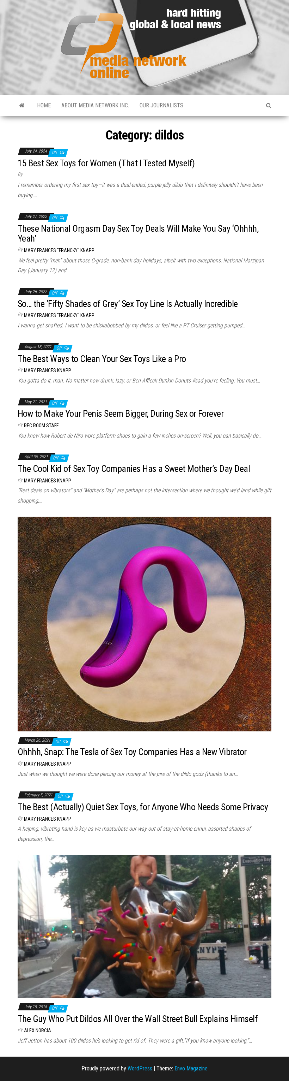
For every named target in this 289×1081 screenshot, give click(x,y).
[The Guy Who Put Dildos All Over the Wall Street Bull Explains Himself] (144, 926)
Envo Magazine (191, 1068)
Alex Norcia (37, 1030)
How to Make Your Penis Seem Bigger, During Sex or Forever (120, 413)
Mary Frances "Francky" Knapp (59, 250)
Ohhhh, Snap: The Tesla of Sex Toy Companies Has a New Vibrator (132, 752)
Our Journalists (161, 105)
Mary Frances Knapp (47, 370)
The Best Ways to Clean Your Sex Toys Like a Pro (102, 359)
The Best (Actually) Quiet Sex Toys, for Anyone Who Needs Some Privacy (143, 807)
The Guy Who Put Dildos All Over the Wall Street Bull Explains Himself (138, 1019)
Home (44, 105)
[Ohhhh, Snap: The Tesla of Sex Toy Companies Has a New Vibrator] (144, 623)
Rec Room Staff (41, 425)
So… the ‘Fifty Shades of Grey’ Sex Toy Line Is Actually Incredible (128, 303)
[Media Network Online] (22, 105)
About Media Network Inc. (95, 105)
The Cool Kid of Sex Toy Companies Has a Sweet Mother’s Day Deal (134, 468)
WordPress (140, 1068)
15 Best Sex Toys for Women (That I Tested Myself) (106, 163)
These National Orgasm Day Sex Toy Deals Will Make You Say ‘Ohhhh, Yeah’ (138, 233)
